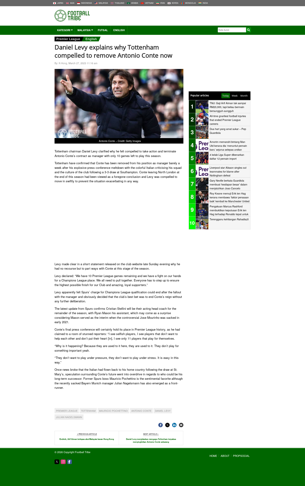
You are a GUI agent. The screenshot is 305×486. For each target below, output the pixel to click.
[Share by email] (181, 425)
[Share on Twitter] (167, 425)
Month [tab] (244, 95)
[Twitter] (57, 461)
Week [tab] (235, 95)
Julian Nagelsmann (69, 417)
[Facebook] (69, 461)
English (119, 30)
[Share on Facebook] (160, 425)
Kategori (63, 30)
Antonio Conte (141, 410)
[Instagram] (63, 461)
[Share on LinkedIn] (174, 425)
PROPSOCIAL (241, 456)
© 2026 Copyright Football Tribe (72, 452)
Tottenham (88, 410)
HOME (213, 456)
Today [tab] (225, 95)
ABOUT (225, 456)
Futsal (103, 30)
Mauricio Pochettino (113, 410)
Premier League (68, 39)
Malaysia (84, 30)
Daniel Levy (163, 410)
